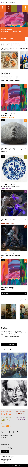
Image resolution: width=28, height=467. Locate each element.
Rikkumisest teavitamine (6, 459)
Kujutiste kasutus (5, 460)
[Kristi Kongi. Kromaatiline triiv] (14, 97)
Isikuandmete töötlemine (7, 457)
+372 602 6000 (5, 441)
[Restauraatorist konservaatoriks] (14, 203)
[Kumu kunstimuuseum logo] (3, 8)
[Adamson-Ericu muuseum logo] (25, 8)
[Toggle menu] (26, 2)
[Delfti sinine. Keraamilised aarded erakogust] (14, 168)
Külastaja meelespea (5, 462)
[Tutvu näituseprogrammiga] (8, 313)
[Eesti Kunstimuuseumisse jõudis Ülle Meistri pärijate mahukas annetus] (9, 61)
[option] (14, 34)
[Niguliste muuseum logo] (19, 8)
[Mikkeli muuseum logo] (14, 8)
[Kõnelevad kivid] (14, 132)
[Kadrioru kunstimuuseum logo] (8, 8)
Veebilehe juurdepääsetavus (7, 456)
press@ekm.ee (5, 444)
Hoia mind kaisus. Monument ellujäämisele (11, 32)
